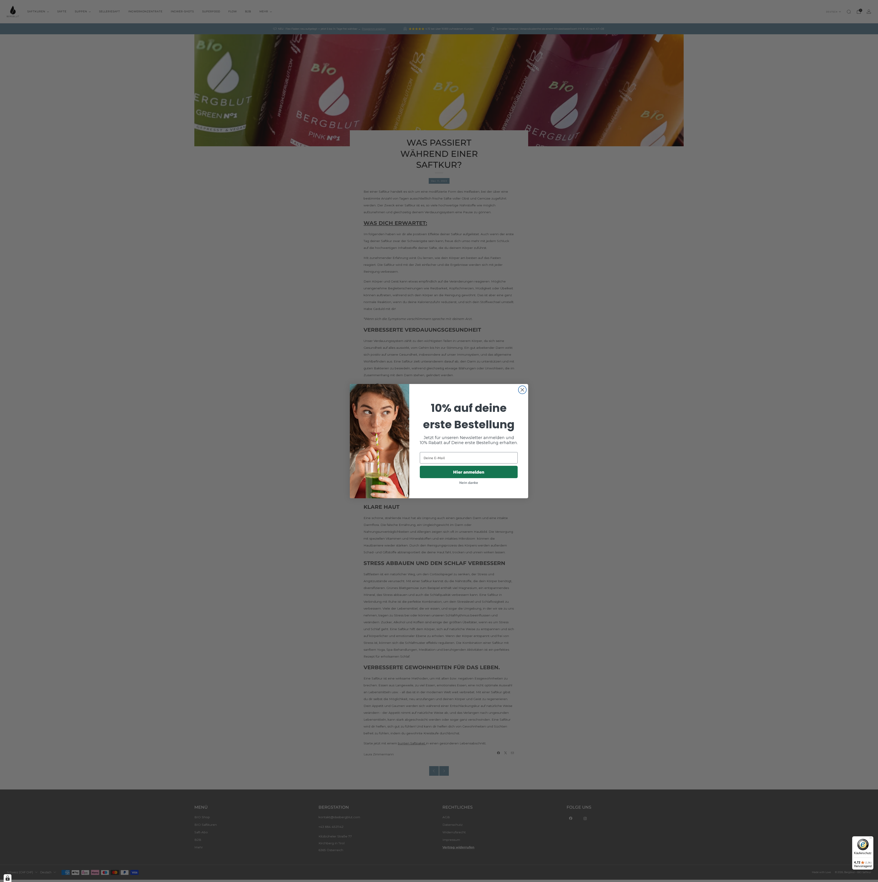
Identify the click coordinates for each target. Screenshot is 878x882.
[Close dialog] (522, 390)
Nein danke (468, 482)
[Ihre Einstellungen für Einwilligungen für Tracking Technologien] (7, 878)
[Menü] (870, 839)
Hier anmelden (468, 472)
